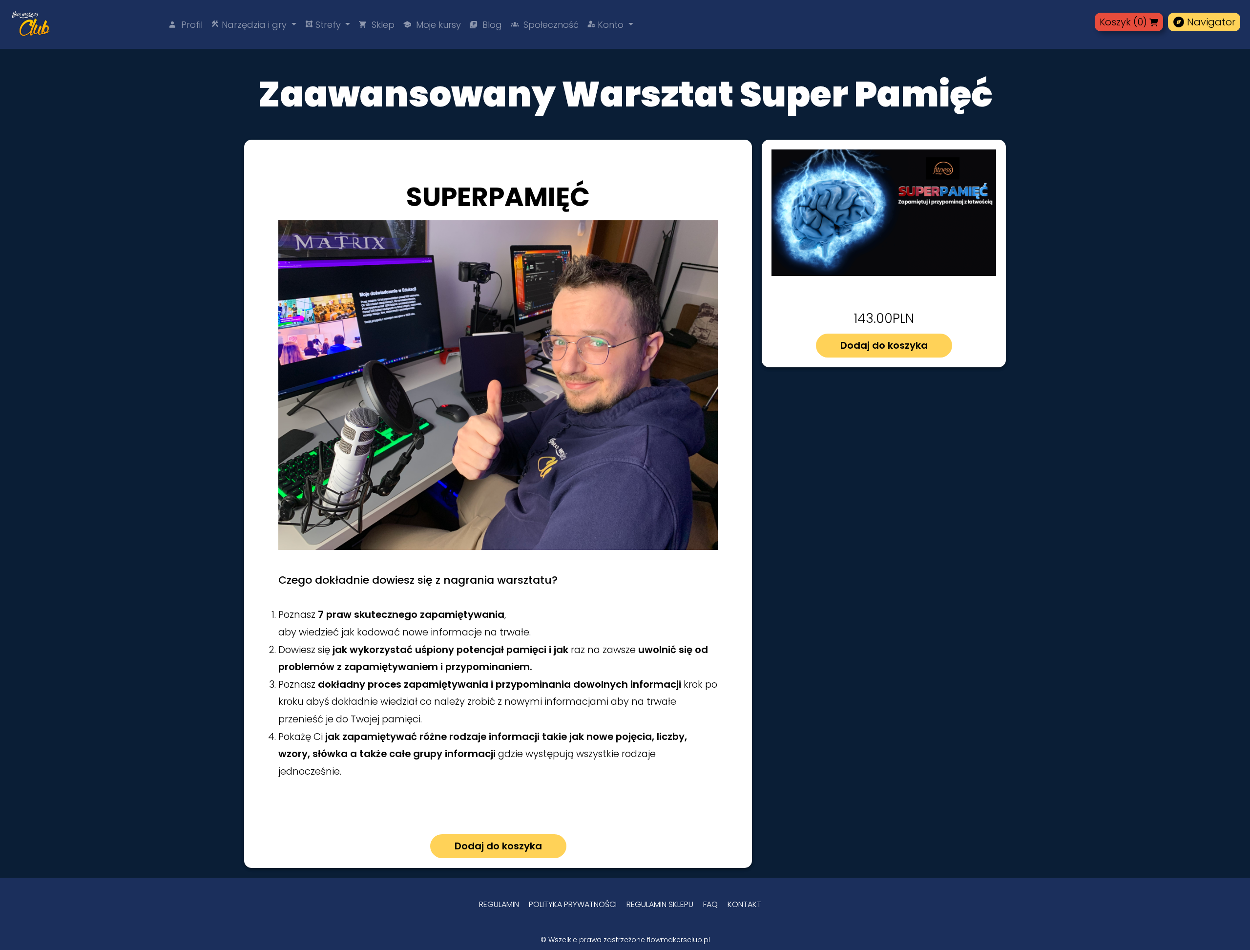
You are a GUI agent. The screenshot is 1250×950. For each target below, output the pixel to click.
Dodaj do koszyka (884, 345)
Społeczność (545, 25)
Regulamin (499, 904)
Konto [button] (606, 25)
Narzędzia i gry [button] (250, 25)
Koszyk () (1123, 22)
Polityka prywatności (573, 904)
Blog (486, 25)
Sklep (377, 25)
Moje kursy (432, 25)
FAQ (710, 904)
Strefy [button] (324, 25)
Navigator (1204, 22)
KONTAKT (744, 904)
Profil (185, 25)
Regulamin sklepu (659, 904)
